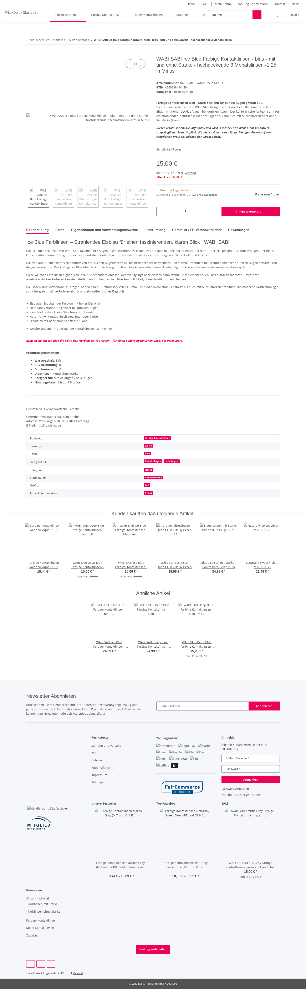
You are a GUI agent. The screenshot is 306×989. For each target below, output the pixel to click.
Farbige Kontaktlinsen (157, 438)
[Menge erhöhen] (210, 211)
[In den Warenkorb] (29, 53)
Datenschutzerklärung (98, 705)
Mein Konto (223, 4)
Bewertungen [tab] (238, 230)
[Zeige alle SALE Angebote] (278, 803)
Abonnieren (264, 706)
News (295, 4)
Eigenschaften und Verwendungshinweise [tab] (104, 230)
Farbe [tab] (60, 230)
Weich (148, 445)
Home (191, 4)
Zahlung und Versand (253, 4)
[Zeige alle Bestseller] (148, 803)
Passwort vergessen (235, 789)
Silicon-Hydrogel (183, 92)
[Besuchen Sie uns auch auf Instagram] (40, 964)
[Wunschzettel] (277, 14)
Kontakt (279, 4)
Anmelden (250, 779)
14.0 (147, 485)
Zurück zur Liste (39, 40)
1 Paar (148, 492)
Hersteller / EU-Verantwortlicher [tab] (196, 230)
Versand (190, 173)
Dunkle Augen (153, 461)
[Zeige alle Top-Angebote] (214, 803)
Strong (148, 469)
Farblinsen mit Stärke (43, 904)
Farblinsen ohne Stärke (44, 911)
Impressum (99, 775)
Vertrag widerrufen (153, 949)
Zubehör (32, 935)
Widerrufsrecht (102, 768)
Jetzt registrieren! (248, 795)
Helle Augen (171, 461)
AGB (94, 753)
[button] (269, 14)
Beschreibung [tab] (37, 230)
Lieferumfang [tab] (154, 230)
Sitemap (97, 782)
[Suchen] (257, 14)
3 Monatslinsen (153, 477)
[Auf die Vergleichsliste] (130, 63)
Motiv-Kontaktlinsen (40, 928)
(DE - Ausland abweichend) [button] (201, 195)
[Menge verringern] (161, 211)
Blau (147, 453)
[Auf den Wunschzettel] (141, 63)
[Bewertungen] (120, 871)
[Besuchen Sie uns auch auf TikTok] (51, 964)
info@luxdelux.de (49, 425)
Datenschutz (100, 760)
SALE (205, 4)
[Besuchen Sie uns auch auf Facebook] (30, 964)
